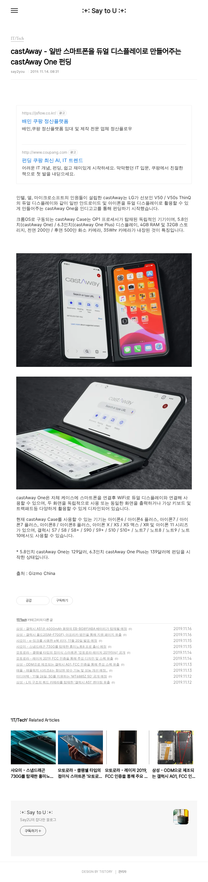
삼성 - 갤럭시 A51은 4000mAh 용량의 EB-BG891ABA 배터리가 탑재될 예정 (71, 629)
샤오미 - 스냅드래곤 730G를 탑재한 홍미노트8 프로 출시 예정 (61, 646)
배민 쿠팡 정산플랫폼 (45, 121)
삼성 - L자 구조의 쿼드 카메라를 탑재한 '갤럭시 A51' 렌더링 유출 (63, 682)
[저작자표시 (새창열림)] (75, 600)
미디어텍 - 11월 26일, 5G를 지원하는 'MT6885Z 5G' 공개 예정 (61, 676)
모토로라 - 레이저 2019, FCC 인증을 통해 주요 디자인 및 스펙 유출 (64, 658)
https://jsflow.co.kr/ (39, 113)
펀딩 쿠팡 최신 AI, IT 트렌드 (52, 160)
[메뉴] (14, 10)
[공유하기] (36, 601)
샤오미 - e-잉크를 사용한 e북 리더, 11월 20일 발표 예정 (56, 641)
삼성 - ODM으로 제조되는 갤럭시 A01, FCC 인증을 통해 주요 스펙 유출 (67, 664)
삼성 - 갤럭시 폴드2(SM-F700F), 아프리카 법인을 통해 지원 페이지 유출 (69, 635)
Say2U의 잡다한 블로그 (38, 820)
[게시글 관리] (43, 601)
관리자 (122, 872)
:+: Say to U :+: (104, 11)
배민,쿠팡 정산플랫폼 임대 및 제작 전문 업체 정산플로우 (77, 128)
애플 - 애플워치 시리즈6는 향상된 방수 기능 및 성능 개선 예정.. (62, 670)
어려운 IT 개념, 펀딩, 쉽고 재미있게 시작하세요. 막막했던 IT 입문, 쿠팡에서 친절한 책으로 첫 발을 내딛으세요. (102, 170)
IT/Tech (22, 620)
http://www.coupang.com (44, 152)
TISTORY (105, 872)
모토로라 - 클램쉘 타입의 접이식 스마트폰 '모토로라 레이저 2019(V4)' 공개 (70, 652)
